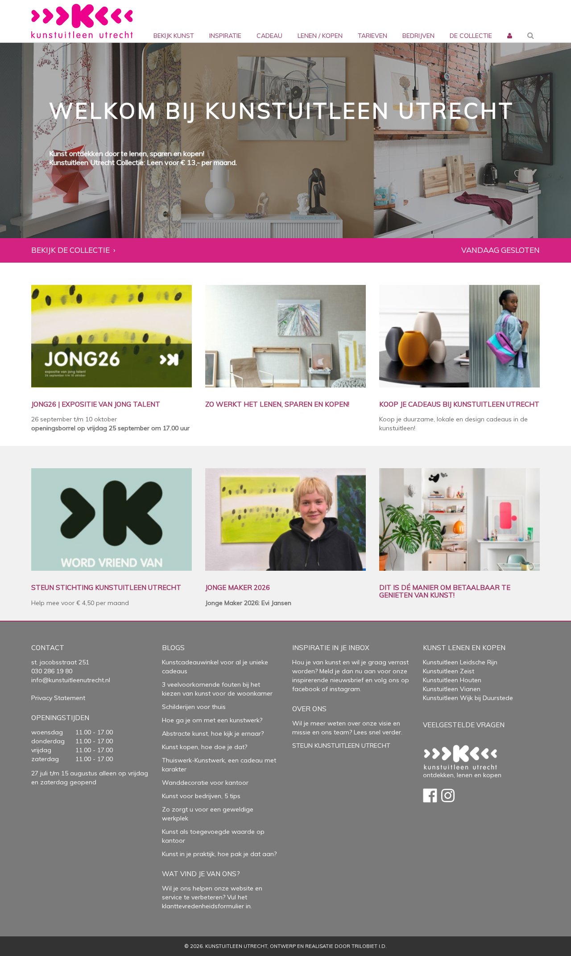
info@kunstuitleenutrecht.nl (70, 680)
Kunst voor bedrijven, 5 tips (201, 796)
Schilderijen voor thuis (194, 707)
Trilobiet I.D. (369, 946)
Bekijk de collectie (70, 250)
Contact (47, 647)
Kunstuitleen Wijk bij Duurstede (468, 698)
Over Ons (309, 709)
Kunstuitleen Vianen (451, 689)
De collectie (471, 36)
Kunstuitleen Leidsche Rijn (460, 662)
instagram (345, 689)
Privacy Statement (58, 698)
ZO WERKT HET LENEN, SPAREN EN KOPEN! (277, 404)
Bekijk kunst (173, 36)
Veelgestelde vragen (464, 725)
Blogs (173, 647)
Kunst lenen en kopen (464, 647)
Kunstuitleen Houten (452, 680)
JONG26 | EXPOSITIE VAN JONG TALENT (95, 404)
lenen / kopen (320, 36)
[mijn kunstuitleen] (509, 21)
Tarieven (372, 36)
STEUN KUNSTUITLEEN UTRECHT (341, 746)
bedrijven (418, 36)
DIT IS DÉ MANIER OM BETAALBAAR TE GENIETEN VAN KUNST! (444, 591)
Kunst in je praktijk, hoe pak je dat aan (218, 854)
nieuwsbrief (346, 680)
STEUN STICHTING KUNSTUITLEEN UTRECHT (106, 588)
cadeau (269, 36)
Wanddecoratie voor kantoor (205, 783)
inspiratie (225, 36)
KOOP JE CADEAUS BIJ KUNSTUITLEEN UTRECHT (459, 404)
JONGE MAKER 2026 (237, 588)
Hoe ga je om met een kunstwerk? (212, 720)
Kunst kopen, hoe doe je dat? (204, 747)
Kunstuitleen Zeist (448, 671)
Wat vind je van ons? (201, 873)
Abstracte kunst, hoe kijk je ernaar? (213, 733)
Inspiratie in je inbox (330, 647)
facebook (306, 689)
